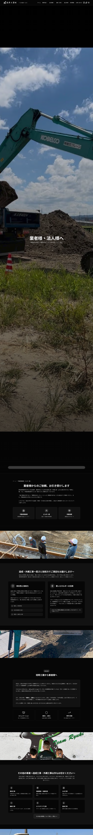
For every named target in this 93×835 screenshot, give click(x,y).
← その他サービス (23, 2)
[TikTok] (86, 2)
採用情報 (72, 2)
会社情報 (51, 2)
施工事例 (66, 2)
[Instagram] (84, 2)
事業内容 (44, 2)
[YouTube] (89, 2)
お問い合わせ (79, 2)
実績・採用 (58, 2)
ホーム (39, 2)
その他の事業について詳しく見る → (46, 816)
